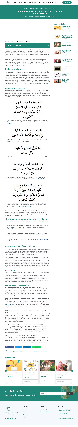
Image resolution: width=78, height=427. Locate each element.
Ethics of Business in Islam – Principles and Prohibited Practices (67, 36)
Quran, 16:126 (41, 178)
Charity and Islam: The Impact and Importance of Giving (67, 44)
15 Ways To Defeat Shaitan (66, 67)
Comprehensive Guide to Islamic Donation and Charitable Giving (66, 28)
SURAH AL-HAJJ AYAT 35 (25, 206)
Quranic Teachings (51, 16)
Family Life (50, 2)
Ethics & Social (42, 2)
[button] (60, 3)
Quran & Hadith (22, 2)
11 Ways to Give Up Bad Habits (66, 73)
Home (23, 8)
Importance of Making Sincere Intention (65, 80)
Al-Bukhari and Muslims (18, 228)
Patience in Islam (9, 71)
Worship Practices (32, 2)
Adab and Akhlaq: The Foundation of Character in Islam (67, 60)
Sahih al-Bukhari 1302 (42, 221)
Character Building (43, 16)
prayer (26, 139)
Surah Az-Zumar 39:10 (16, 328)
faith (19, 96)
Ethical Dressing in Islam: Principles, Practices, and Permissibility (66, 52)
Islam (14, 2)
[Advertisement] (27, 31)
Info (56, 2)
